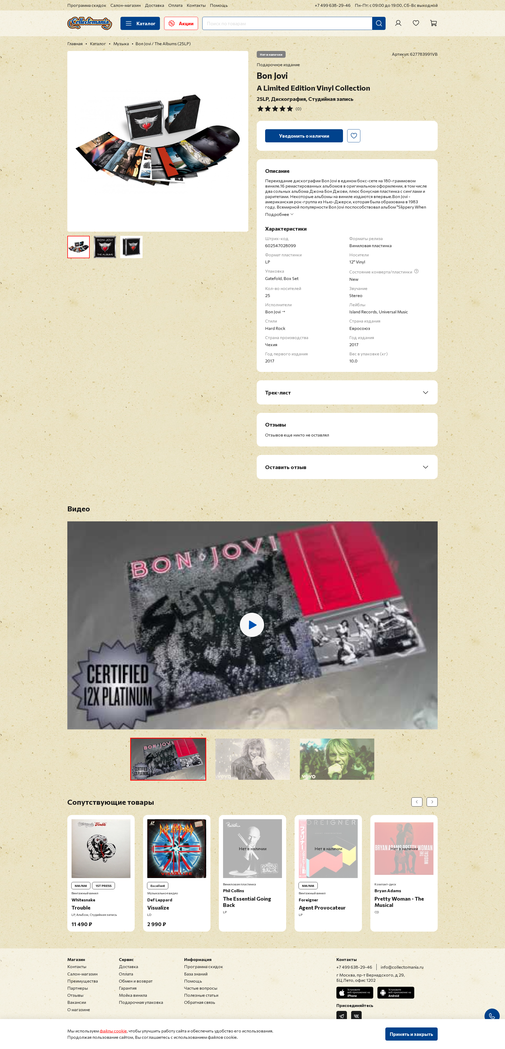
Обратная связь (199, 1002)
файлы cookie (113, 1030)
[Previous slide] (75, 141)
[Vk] (356, 1016)
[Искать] (379, 23)
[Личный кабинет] (398, 23)
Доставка (154, 5)
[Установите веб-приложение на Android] (395, 993)
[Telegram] (341, 1016)
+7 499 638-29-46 (333, 5)
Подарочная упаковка (141, 1002)
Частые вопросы (200, 987)
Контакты (196, 5)
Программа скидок (86, 5)
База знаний (196, 973)
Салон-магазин (125, 5)
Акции (186, 23)
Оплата (175, 5)
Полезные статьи (201, 995)
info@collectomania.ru (402, 966)
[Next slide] (240, 141)
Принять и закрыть (411, 1034)
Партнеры (77, 987)
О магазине (78, 1009)
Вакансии (76, 1002)
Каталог (146, 23)
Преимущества (82, 980)
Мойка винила (133, 995)
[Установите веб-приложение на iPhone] (354, 993)
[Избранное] (416, 23)
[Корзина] (433, 23)
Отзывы (75, 995)
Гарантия (128, 987)
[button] (168, 759)
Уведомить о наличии (304, 136)
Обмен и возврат (136, 980)
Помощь (219, 5)
